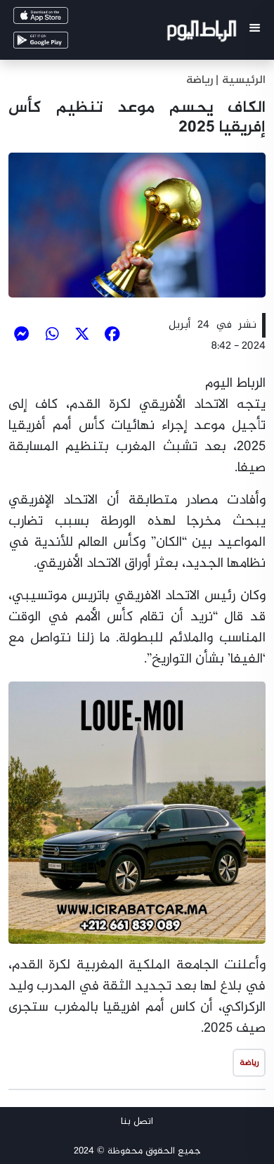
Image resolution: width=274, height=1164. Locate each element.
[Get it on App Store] (60, 18)
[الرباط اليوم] (203, 33)
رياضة (199, 80)
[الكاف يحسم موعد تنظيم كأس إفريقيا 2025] (137, 225)
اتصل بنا (137, 1121)
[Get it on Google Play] (60, 43)
